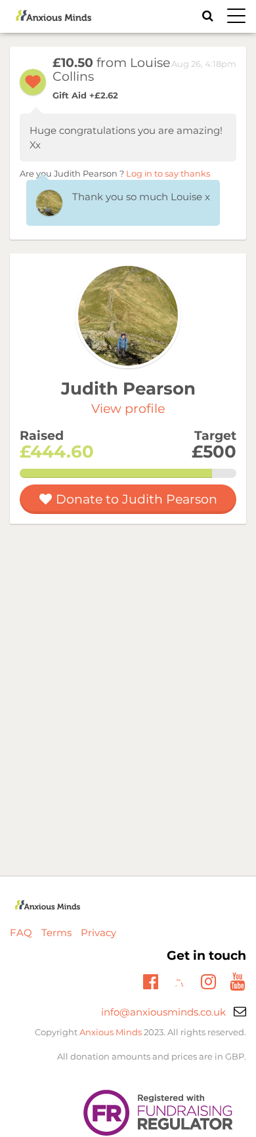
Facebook (151, 980)
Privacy (98, 932)
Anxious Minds (110, 1032)
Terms (56, 932)
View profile (128, 408)
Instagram (208, 980)
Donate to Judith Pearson (136, 499)
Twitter (179, 983)
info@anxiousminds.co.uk (163, 1012)
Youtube (237, 980)
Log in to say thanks (168, 174)
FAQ (21, 932)
